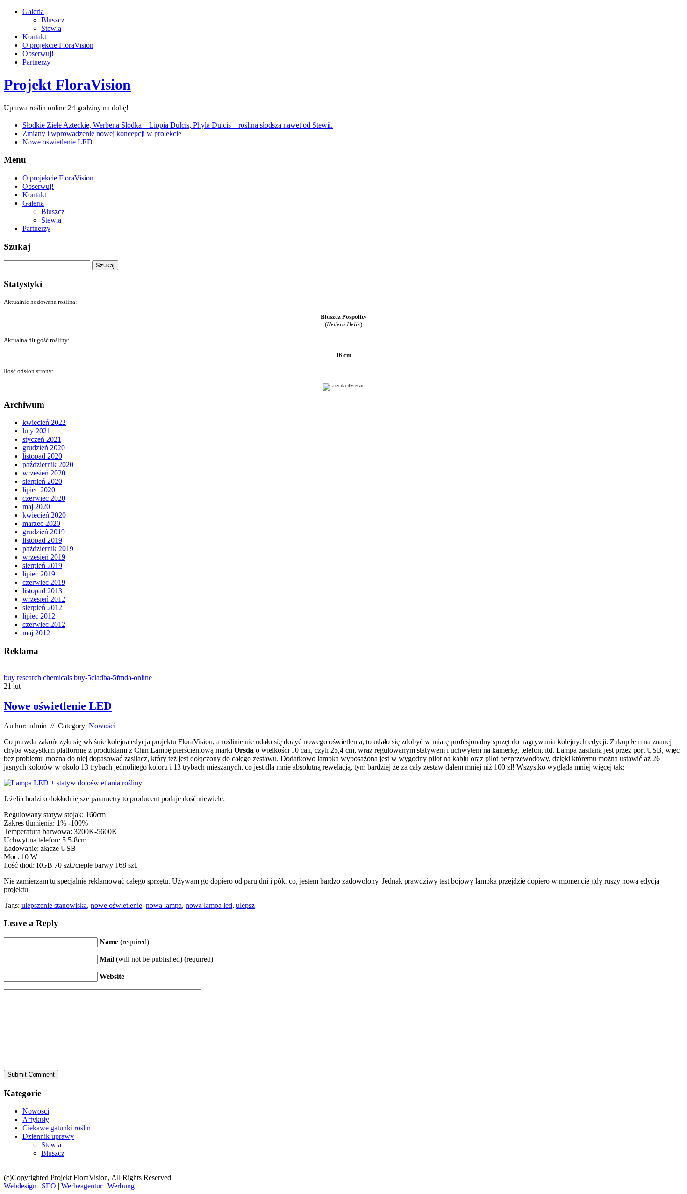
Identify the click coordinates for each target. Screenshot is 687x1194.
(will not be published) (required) (156, 959)
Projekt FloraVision (67, 84)
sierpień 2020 (42, 481)
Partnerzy (36, 62)
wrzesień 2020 (43, 473)
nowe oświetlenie (116, 905)
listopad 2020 (42, 456)
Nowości (102, 726)
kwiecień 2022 (44, 422)
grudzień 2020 (43, 448)
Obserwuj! (38, 54)
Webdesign (20, 1186)
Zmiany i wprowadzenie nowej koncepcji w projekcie (101, 133)
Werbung (121, 1186)
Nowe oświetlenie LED (57, 142)
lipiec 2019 (38, 574)
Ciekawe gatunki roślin (56, 1128)
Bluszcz (52, 20)
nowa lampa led (209, 905)
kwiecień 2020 (44, 515)
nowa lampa (164, 905)
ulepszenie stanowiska (54, 905)
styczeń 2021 (41, 439)
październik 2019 (47, 549)
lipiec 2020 (38, 490)
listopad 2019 (42, 540)
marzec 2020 (41, 523)
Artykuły (35, 1119)
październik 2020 (47, 464)
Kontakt (34, 37)
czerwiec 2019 (43, 582)
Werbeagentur (81, 1186)
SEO (49, 1186)
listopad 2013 (42, 591)
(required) (124, 942)
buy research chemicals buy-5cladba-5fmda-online (78, 678)
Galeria (33, 11)
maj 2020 (36, 507)
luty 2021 (36, 431)
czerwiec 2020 (43, 498)
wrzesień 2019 (43, 557)
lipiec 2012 (38, 616)
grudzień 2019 (43, 532)
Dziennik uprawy (48, 1136)
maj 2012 (36, 633)
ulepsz (245, 905)
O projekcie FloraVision (57, 45)
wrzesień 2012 (43, 599)
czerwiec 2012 (43, 624)
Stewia (51, 28)
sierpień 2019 (42, 565)
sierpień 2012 (42, 607)
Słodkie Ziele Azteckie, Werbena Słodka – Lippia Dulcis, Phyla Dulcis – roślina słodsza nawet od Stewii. (177, 125)
